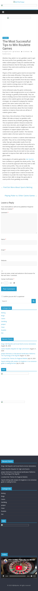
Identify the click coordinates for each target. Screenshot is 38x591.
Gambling (4, 321)
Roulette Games (6, 54)
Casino (3, 318)
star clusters (30, 159)
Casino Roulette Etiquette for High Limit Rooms (15, 349)
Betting (3, 313)
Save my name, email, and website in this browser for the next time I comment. (18, 274)
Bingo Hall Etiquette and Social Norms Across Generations (18, 344)
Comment (4, 212)
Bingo (3, 315)
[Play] (3, 576)
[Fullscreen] (34, 576)
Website (3, 260)
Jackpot (3, 324)
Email (3, 250)
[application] (19, 568)
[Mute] (31, 576)
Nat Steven (17, 51)
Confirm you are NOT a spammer (13, 296)
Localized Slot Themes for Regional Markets (14, 358)
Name (3, 239)
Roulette (5, 38)
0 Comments (26, 51)
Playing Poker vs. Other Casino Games (21, 195)
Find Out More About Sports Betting (16, 187)
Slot (2, 333)
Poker (3, 327)
